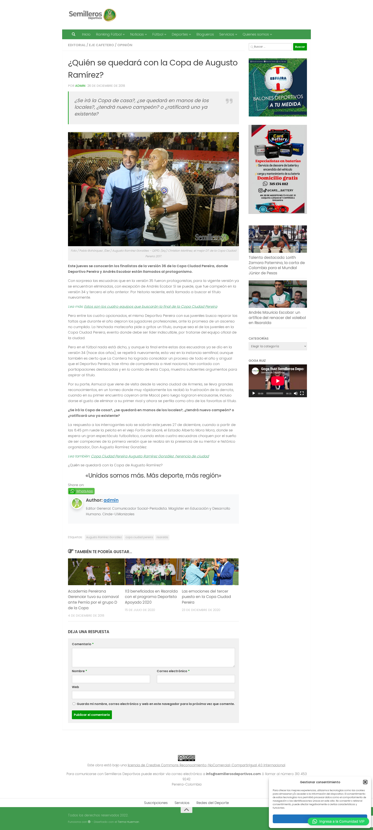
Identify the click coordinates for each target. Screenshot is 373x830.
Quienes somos (256, 34)
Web (75, 687)
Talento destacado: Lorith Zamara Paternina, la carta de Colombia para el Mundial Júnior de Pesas (277, 265)
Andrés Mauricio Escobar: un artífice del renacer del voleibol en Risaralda (277, 317)
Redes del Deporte (212, 802)
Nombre (79, 671)
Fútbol (157, 34)
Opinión (124, 45)
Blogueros (205, 34)
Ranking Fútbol (109, 34)
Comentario (83, 644)
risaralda (162, 537)
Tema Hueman (128, 822)
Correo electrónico (173, 671)
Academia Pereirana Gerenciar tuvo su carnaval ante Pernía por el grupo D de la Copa (93, 600)
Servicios (226, 34)
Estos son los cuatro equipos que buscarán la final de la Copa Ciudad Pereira (150, 306)
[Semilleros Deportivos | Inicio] (92, 15)
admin (80, 85)
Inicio (86, 34)
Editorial (77, 45)
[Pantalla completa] (302, 393)
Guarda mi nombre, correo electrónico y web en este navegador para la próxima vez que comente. (156, 704)
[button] (365, 782)
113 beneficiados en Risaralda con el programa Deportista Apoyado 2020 (151, 597)
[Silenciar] (296, 393)
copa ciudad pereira (139, 537)
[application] (278, 380)
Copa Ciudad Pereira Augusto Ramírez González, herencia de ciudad (150, 456)
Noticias (137, 34)
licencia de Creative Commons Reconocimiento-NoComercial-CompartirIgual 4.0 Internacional (206, 765)
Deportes (180, 34)
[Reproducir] (254, 393)
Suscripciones (156, 802)
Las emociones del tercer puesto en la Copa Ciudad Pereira (206, 597)
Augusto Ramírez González (104, 537)
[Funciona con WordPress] (89, 821)
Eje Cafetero (101, 45)
